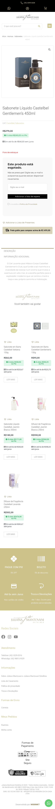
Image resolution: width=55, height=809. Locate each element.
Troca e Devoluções (9, 691)
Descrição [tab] (10, 251)
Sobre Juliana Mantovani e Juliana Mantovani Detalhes (24, 676)
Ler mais (11, 379)
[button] (49, 26)
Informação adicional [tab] (17, 256)
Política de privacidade (10, 686)
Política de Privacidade (28, 204)
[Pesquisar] (39, 26)
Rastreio (4, 725)
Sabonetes (18, 36)
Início (4, 36)
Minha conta (6, 730)
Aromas (10, 36)
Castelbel (10, 123)
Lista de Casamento (9, 681)
